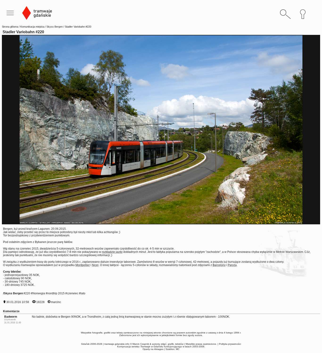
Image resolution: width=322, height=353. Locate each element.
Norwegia (39, 293)
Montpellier (82, 265)
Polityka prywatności (230, 344)
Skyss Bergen (54, 26)
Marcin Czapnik (140, 344)
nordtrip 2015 (56, 293)
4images (158, 349)
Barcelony (219, 265)
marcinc (56, 302)
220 (27, 293)
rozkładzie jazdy (112, 252)
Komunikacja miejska (32, 26)
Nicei (95, 265)
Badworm (10, 316)
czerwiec (72, 293)
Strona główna (10, 26)
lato (83, 293)
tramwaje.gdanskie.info (116, 344)
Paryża (232, 265)
